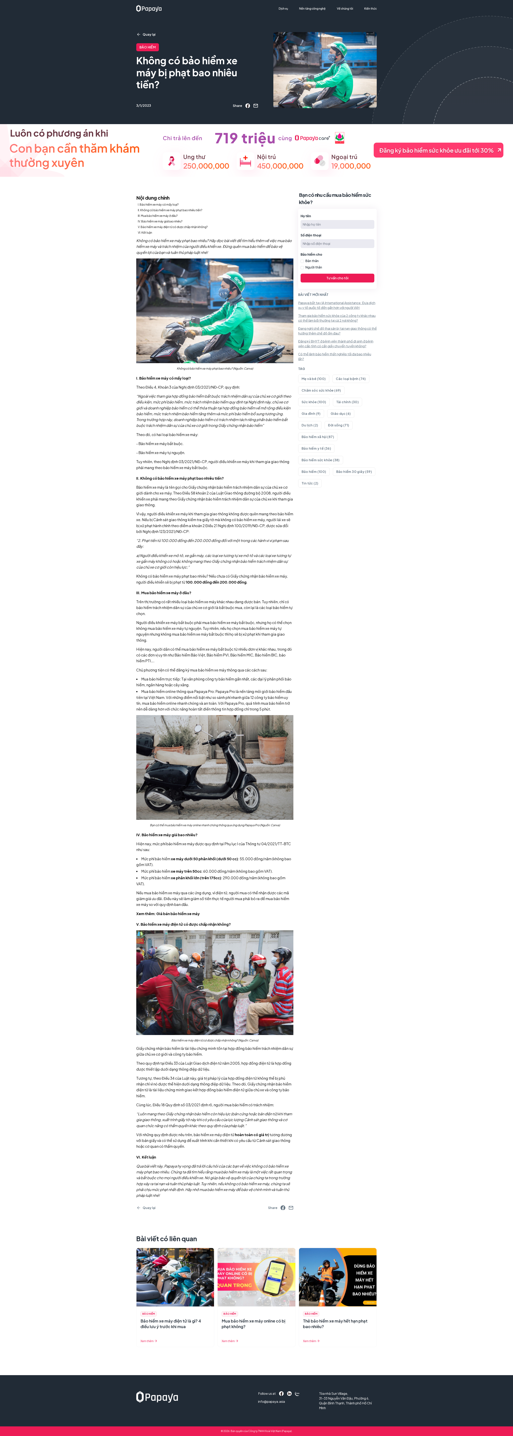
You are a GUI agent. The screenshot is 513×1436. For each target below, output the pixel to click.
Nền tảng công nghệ (312, 8)
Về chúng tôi (345, 8)
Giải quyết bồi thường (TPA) (299, 16)
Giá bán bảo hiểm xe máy (178, 913)
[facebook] (247, 105)
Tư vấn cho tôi (337, 278)
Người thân (313, 267)
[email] (255, 105)
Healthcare (288, 23)
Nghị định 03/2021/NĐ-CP (201, 387)
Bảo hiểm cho (311, 254)
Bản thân (312, 261)
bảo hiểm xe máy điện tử (214, 1134)
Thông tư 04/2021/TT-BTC (268, 843)
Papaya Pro (204, 691)
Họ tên (306, 216)
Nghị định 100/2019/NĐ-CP (241, 525)
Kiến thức (370, 8)
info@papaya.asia (266, 1401)
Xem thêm (147, 1341)
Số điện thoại (311, 235)
